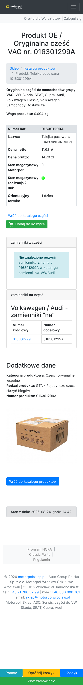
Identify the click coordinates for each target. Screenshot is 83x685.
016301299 (22, 339)
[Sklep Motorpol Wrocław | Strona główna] (13, 7)
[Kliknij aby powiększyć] (41, 435)
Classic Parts (39, 554)
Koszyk (71, 673)
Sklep (14, 68)
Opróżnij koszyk (41, 673)
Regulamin (41, 559)
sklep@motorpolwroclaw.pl (48, 597)
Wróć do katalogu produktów (33, 481)
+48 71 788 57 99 (24, 592)
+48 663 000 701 (66, 592)
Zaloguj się (72, 18)
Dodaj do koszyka (29, 224)
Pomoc (11, 673)
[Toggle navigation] (74, 7)
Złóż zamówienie (41, 681)
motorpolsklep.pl (31, 577)
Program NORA (39, 549)
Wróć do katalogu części (28, 215)
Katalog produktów (40, 68)
